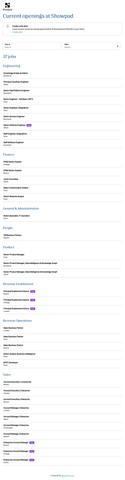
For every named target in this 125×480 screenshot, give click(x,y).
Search (7, 44)
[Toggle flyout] (117, 46)
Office (66, 44)
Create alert (17, 32)
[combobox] (64, 47)
